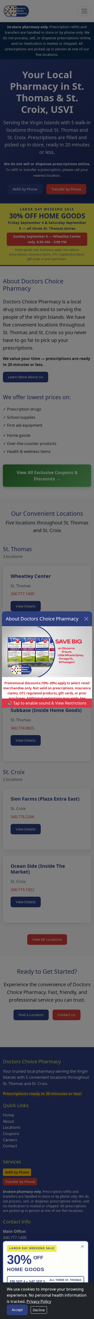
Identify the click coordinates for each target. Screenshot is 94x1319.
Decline (39, 1310)
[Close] (86, 619)
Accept (17, 1309)
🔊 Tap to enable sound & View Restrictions (47, 703)
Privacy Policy (39, 1301)
